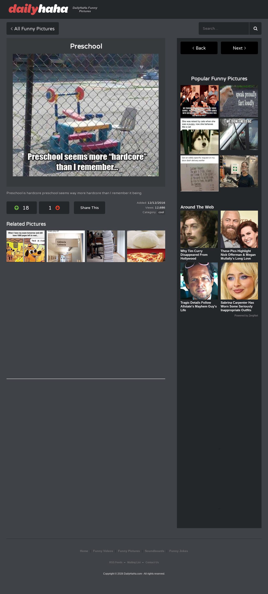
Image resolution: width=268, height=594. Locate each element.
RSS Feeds (115, 562)
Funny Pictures (129, 551)
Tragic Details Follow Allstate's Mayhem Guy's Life (198, 306)
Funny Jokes (178, 551)
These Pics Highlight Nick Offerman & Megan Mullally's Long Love (238, 254)
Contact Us (152, 562)
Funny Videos (103, 551)
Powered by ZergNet (246, 315)
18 (26, 208)
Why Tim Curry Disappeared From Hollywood (193, 254)
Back (201, 48)
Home (84, 551)
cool (161, 212)
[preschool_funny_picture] (86, 115)
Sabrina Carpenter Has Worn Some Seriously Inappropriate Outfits (237, 306)
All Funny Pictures (34, 29)
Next (238, 48)
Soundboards (154, 551)
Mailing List (134, 562)
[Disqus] (85, 320)
